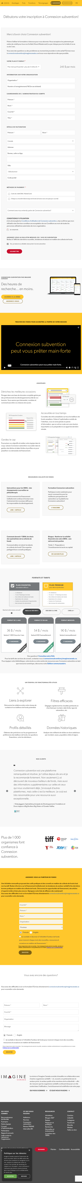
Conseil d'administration (7, 1127)
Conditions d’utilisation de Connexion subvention (39, 221)
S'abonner (55, 3)
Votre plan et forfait (15, 61)
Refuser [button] (24, 1176)
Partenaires (5, 1131)
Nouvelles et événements (49, 1130)
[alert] (17, 1164)
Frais (23, 3)
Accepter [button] (10, 1176)
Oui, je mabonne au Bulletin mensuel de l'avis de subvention (28, 244)
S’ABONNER (14, 641)
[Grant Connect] (5, 4)
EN (77, 3)
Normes (26, 1120)
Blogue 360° (49, 1118)
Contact (70, 1111)
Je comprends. (14, 229)
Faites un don (72, 1130)
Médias (70, 1127)
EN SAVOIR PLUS (58, 554)
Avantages (15, 3)
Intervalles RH (28, 1129)
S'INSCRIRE (56, 507)
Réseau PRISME (28, 1126)
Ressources (50, 1111)
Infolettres (48, 1115)
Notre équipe (6, 1124)
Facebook (70, 1123)
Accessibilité (75, 1149)
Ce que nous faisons (28, 1112)
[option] (41, 788)
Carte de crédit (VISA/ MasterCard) (21, 193)
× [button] (29, 1150)
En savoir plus (8, 1172)
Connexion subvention (27, 1123)
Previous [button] (7, 791)
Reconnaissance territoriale (7, 1118)
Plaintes (53, 1149)
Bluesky (70, 1125)
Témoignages (43, 3)
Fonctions (31, 3)
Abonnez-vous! (12, 301)
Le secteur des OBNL (50, 1134)
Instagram (70, 1120)
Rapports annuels (7, 1133)
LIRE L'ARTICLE (15, 510)
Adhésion (26, 1117)
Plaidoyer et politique (49, 1123)
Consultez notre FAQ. (46, 656)
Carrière (70, 1115)
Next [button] (75, 791)
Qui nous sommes (5, 1112)
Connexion (67, 3)
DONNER (41, 1149)
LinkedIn (70, 1118)
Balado (47, 1120)
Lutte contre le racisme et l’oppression (6, 1137)
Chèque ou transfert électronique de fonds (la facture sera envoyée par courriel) (34, 198)
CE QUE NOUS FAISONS (58, 1090)
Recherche (49, 1127)
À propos (4, 1122)
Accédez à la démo (12, 297)
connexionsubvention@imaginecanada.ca (23, 53)
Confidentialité (64, 1149)
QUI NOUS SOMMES (37, 1090)
